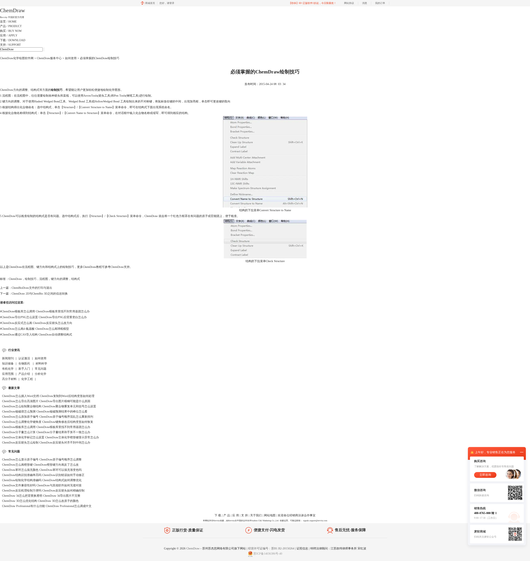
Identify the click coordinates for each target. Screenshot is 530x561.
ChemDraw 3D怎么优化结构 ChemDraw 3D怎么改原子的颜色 (40, 500)
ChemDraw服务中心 (49, 58)
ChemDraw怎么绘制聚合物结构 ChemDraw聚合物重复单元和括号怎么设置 (49, 406)
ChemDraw (6, 89)
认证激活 (24, 358)
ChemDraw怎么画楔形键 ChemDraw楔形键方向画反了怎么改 (40, 464)
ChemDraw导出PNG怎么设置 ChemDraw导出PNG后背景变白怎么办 (43, 317)
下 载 (217, 515)
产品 (11, 26)
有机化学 (8, 368)
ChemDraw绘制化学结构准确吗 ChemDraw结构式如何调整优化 (42, 480)
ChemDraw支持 (120, 267)
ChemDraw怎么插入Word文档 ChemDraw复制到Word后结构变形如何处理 (48, 396)
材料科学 (41, 363)
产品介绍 (24, 373)
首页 (8, 21)
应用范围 (8, 373)
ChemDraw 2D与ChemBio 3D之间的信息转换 (40, 293)
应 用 (235, 515)
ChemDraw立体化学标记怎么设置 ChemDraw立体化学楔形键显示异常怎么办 (50, 437)
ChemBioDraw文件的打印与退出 (32, 287)
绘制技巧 (30, 278)
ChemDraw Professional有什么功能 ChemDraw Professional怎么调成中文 (47, 506)
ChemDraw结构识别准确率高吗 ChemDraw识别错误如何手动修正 (43, 475)
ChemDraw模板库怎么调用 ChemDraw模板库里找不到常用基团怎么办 (45, 311)
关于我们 (256, 515)
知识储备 (8, 363)
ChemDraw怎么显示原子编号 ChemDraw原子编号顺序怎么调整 (42, 459)
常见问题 (40, 368)
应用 (8, 35)
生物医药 (24, 363)
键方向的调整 (59, 278)
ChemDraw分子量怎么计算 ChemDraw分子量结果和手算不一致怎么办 (46, 432)
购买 (11, 30)
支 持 (244, 515)
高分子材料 (9, 379)
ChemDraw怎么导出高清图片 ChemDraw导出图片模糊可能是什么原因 (46, 401)
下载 (12, 40)
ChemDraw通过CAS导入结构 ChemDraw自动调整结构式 (36, 334)
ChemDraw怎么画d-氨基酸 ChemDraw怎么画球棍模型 (34, 328)
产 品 (226, 515)
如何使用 (71, 58)
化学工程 (27, 379)
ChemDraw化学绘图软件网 (17, 58)
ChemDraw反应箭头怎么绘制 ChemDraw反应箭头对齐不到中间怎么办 (46, 442)
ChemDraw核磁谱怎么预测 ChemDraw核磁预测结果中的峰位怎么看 (44, 411)
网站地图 (270, 515)
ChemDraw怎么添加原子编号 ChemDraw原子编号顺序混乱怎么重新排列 (47, 416)
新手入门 (24, 368)
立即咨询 (485, 474)
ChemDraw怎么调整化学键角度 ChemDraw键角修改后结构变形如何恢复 (47, 421)
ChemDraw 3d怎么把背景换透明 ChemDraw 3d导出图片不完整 (41, 495)
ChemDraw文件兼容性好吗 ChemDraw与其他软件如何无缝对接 (42, 485)
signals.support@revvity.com (315, 520)
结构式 (75, 278)
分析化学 (40, 373)
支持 (10, 44)
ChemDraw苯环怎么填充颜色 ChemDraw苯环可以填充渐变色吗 (42, 469)
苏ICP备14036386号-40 (267, 553)
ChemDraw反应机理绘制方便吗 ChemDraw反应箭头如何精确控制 (43, 490)
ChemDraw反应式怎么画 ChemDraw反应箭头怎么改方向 (36, 323)
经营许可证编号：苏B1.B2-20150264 (271, 548)
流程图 (43, 278)
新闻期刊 (8, 358)
